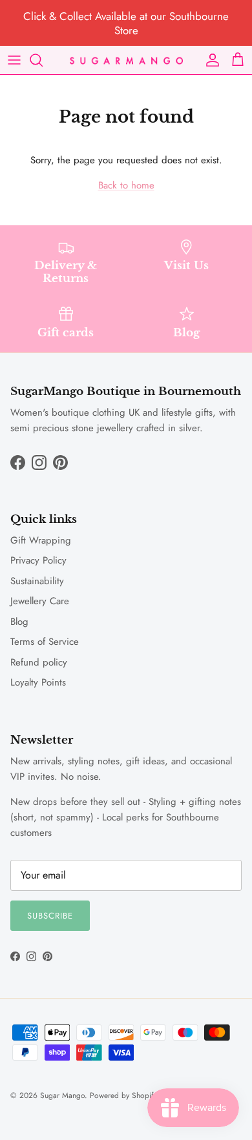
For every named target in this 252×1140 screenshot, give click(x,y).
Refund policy (38, 662)
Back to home (126, 185)
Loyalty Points (38, 682)
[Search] (42, 60)
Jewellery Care (39, 601)
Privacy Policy (38, 560)
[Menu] (14, 60)
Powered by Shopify (123, 1095)
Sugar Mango (62, 1095)
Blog (19, 622)
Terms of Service (44, 642)
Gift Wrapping (40, 540)
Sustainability (37, 581)
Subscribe (50, 916)
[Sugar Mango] (126, 60)
